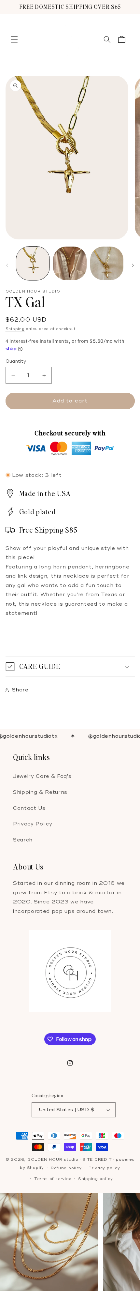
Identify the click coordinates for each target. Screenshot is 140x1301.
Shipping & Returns (40, 792)
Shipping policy (95, 1178)
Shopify (35, 1168)
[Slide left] (7, 265)
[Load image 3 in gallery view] (107, 263)
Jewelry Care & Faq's (42, 776)
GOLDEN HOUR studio (52, 1159)
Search (23, 840)
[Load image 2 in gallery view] (70, 263)
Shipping (15, 329)
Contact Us (29, 808)
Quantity (16, 361)
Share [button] (20, 690)
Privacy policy (104, 1168)
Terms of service (52, 1178)
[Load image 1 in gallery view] (33, 263)
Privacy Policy (32, 824)
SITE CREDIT (97, 1159)
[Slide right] (133, 265)
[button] (14, 39)
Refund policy (66, 1168)
